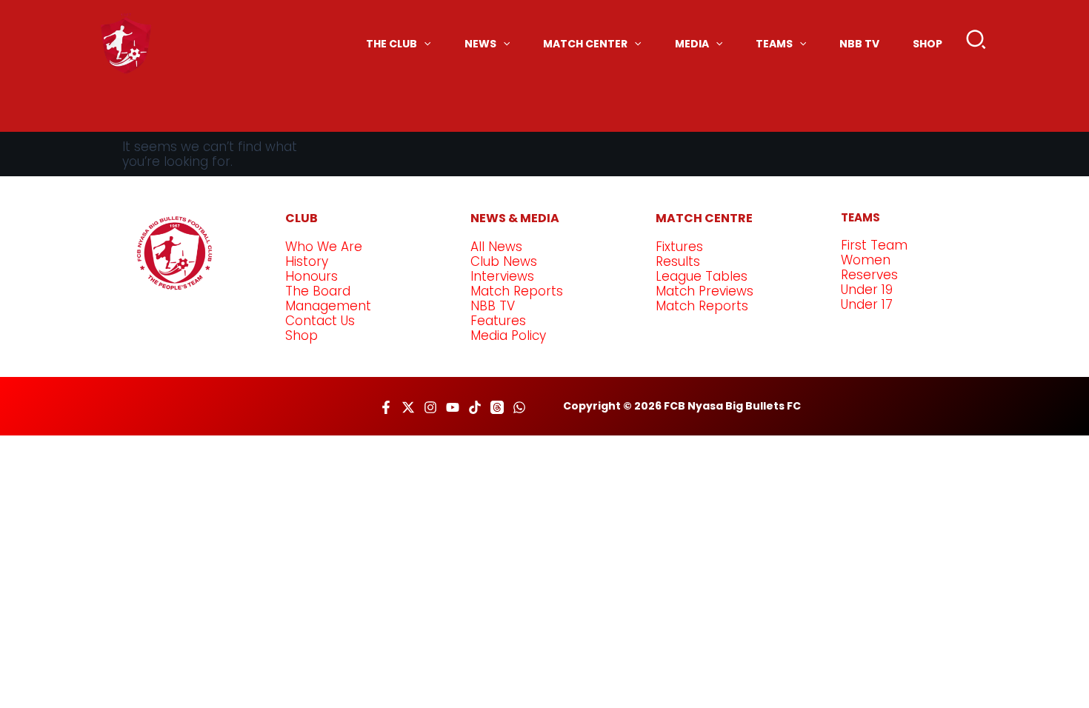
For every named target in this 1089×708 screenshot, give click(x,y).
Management (328, 306)
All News (496, 247)
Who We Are (323, 247)
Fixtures (679, 247)
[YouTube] (452, 407)
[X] (408, 407)
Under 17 (867, 304)
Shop (301, 335)
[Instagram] (430, 407)
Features (498, 321)
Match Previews (704, 291)
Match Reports (516, 291)
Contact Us (320, 321)
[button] (977, 43)
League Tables (701, 276)
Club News (503, 261)
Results (678, 261)
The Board (317, 291)
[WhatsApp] (519, 407)
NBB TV (492, 306)
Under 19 (867, 289)
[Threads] (497, 407)
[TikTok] (475, 407)
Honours (311, 276)
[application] (423, 44)
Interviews (502, 276)
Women (865, 260)
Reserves (869, 275)
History (306, 261)
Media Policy (508, 335)
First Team (874, 245)
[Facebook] (386, 407)
